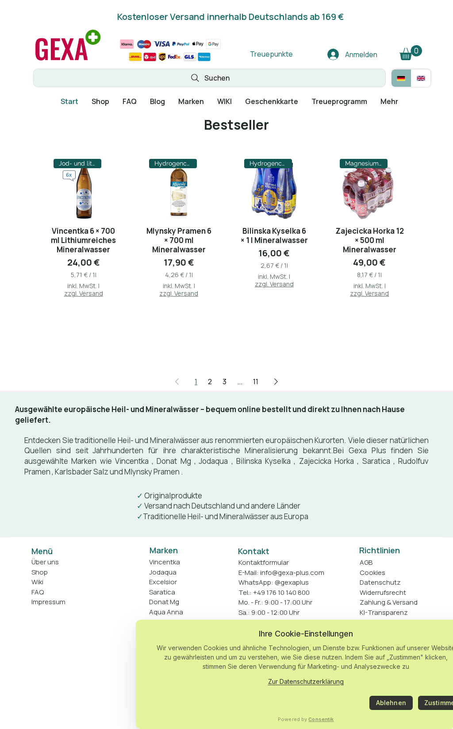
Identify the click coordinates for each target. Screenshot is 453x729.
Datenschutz (380, 582)
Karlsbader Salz (81, 472)
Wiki (37, 581)
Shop (39, 572)
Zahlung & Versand (389, 602)
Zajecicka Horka (326, 461)
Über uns (45, 562)
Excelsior (163, 581)
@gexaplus (292, 582)
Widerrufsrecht (383, 592)
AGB (366, 562)
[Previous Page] (177, 381)
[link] (410, 52)
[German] (401, 78)
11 (255, 381)
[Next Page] (276, 381)
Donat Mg (164, 601)
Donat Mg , (176, 461)
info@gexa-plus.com (292, 572)
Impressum (48, 601)
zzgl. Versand (83, 293)
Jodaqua (213, 461)
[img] (68, 60)
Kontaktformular (263, 562)
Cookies (372, 572)
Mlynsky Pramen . (153, 472)
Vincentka (132, 461)
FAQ (37, 592)
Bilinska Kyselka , (266, 461)
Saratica (376, 461)
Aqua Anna (166, 612)
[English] (421, 78)
